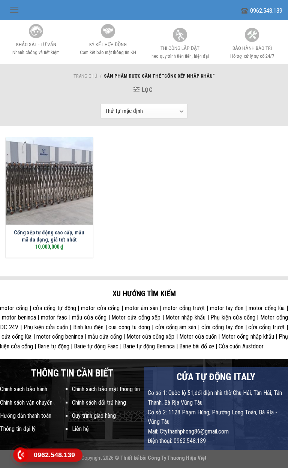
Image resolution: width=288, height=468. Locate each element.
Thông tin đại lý (18, 428)
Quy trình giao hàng (94, 415)
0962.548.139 (266, 10)
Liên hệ (80, 428)
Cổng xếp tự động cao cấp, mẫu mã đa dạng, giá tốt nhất (49, 236)
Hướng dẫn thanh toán (25, 415)
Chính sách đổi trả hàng (99, 402)
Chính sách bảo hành (23, 389)
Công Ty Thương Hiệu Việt (177, 458)
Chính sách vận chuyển (26, 402)
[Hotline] (20, 455)
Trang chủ (85, 76)
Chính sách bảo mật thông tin (106, 389)
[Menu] (14, 10)
